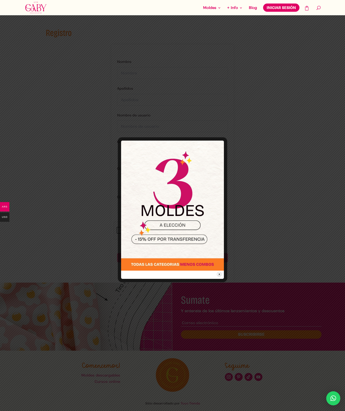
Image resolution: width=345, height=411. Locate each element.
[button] (333, 398)
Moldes (209, 8)
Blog (253, 8)
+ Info (232, 8)
